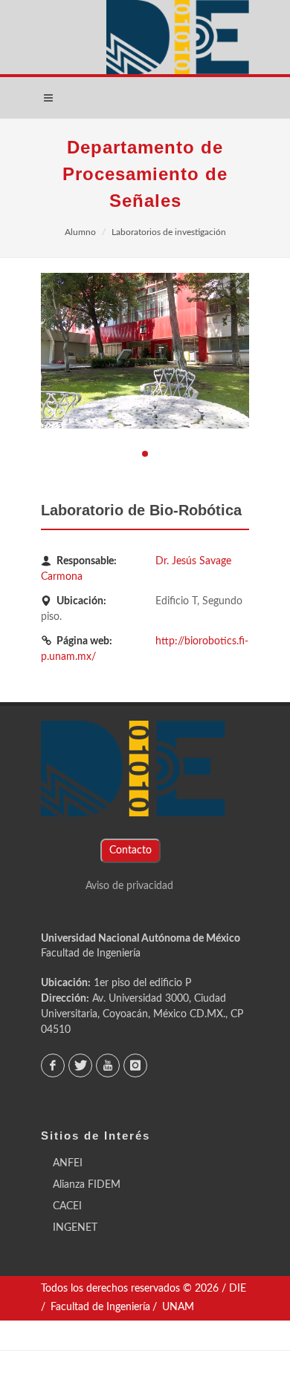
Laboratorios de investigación (169, 232)
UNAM (178, 1307)
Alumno (80, 232)
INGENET (75, 1228)
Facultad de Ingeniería (91, 953)
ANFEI (68, 1163)
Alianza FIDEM (86, 1185)
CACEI (67, 1206)
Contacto (130, 850)
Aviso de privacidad (129, 886)
